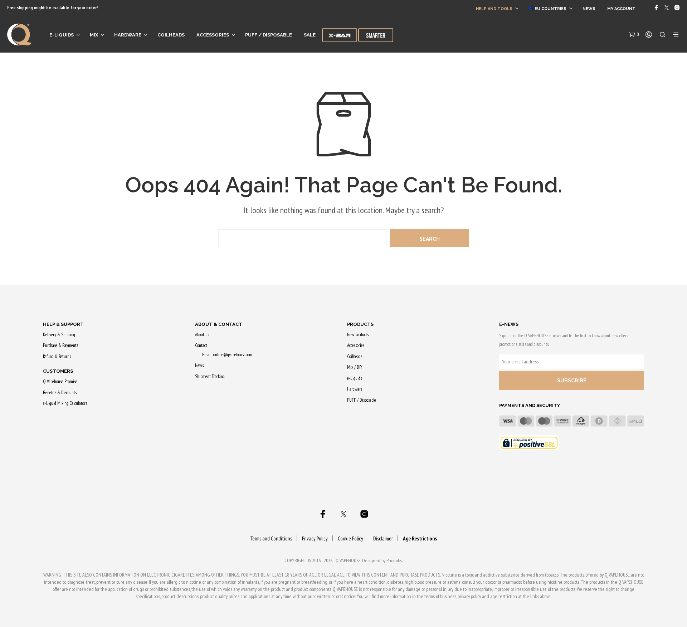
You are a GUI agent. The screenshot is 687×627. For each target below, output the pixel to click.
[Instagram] (677, 7)
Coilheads (171, 35)
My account (621, 8)
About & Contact (218, 324)
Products (360, 324)
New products (358, 335)
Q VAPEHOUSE (348, 561)
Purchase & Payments (60, 345)
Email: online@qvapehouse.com (227, 355)
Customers (58, 371)
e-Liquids (61, 35)
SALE (310, 35)
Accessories (212, 35)
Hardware (127, 35)
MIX (94, 35)
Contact (201, 345)
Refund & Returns (57, 356)
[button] (634, 34)
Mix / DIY (354, 367)
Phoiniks (394, 561)
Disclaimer (383, 538)
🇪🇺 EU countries (547, 8)
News (589, 8)
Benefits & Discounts (60, 393)
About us (202, 335)
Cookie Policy (350, 538)
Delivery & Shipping (59, 335)
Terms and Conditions (271, 538)
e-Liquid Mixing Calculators (65, 403)
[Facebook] (656, 7)
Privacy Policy (315, 538)
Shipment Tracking (210, 376)
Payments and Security (529, 405)
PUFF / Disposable (268, 35)
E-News (508, 324)
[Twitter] (666, 7)
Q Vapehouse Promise (60, 381)
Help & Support (63, 324)
